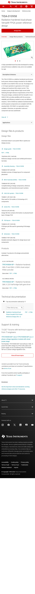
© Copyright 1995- (8, 472)
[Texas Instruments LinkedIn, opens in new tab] (20, 425)
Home (3, 11)
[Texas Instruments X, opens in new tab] (14, 425)
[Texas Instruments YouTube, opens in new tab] (32, 425)
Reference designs (27, 11)
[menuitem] (10, 6)
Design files (17, 30)
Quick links (4, 407)
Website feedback (6, 467)
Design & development (13, 11)
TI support (19, 375)
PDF (2, 152)
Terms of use (15, 465)
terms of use (7, 368)
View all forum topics (17, 355)
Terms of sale (5, 465)
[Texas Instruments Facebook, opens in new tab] (8, 425)
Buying (3, 413)
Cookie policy (14, 462)
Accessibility (5, 462)
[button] (3, 6)
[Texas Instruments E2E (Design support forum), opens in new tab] (26, 425)
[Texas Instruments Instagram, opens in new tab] (2, 425)
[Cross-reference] (16, 6)
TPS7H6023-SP (8, 282)
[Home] (17, 2)
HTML (7, 152)
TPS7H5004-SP (8, 265)
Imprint (16, 467)
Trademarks (24, 465)
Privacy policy (25, 462)
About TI (4, 400)
